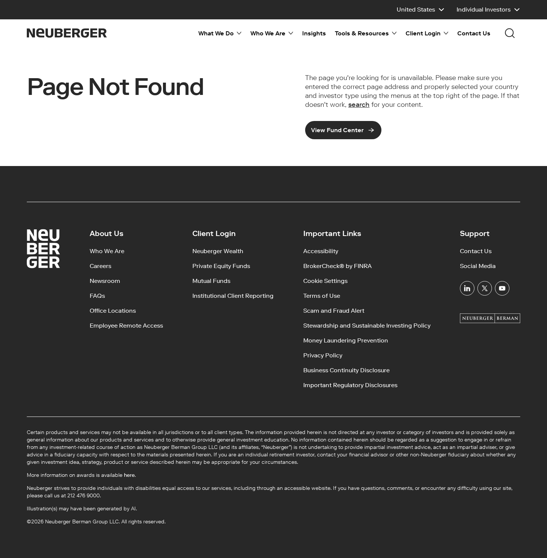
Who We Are (107, 251)
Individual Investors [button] (484, 9)
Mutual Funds (211, 280)
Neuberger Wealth (217, 251)
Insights (314, 33)
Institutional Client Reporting (233, 295)
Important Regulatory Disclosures (350, 385)
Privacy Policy (322, 355)
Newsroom (105, 280)
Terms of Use (321, 295)
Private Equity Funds (221, 266)
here (129, 475)
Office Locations (113, 310)
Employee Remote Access (126, 325)
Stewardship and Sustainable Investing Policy (367, 325)
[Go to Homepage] (67, 33)
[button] (421, 9)
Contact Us (473, 33)
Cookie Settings (325, 280)
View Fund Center (337, 130)
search (359, 105)
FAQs (97, 295)
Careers (100, 266)
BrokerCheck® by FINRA (337, 266)
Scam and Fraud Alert (333, 310)
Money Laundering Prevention (345, 340)
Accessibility (320, 251)
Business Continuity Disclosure (346, 370)
